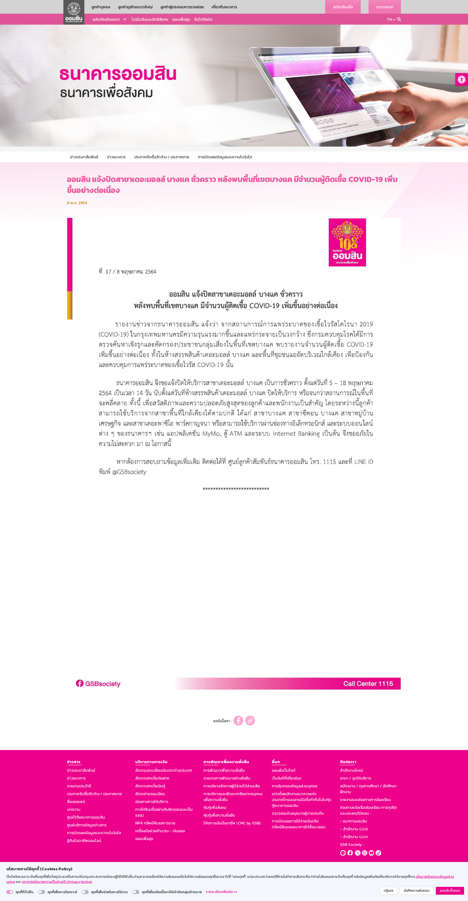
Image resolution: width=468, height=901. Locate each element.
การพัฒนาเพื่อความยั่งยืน (224, 770)
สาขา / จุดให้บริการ (355, 778)
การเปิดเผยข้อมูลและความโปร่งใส (94, 833)
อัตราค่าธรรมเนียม (150, 794)
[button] (461, 79)
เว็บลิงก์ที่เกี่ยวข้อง (286, 778)
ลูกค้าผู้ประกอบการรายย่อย (182, 7)
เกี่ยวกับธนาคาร (224, 7)
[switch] (9, 892)
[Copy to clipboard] (250, 721)
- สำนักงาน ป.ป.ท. (354, 837)
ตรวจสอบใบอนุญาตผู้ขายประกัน (298, 813)
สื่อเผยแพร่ (76, 801)
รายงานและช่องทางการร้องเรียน (365, 799)
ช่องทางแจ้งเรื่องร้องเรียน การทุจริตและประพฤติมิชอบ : (368, 810)
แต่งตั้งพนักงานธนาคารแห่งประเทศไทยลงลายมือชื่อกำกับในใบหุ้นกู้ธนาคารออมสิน (301, 799)
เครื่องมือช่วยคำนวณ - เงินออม (160, 831)
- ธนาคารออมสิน (353, 821)
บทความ (73, 809)
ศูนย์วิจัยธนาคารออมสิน (86, 817)
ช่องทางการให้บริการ (151, 801)
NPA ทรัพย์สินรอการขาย (155, 823)
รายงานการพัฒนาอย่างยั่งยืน (227, 778)
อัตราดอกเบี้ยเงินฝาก (152, 778)
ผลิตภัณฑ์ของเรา (106, 19)
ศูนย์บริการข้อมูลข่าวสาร (87, 825)
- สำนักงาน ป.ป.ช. (354, 829)
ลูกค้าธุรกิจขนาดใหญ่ (135, 7)
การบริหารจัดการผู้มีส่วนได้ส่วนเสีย (232, 786)
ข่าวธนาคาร (76, 778)
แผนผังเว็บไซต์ (283, 770)
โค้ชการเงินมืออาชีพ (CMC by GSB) (232, 823)
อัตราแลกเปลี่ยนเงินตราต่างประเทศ (163, 770)
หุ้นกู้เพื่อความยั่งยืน (219, 815)
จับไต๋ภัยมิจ (203, 19)
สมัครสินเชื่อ (343, 7)
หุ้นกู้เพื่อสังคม (215, 807)
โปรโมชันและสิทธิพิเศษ (150, 19)
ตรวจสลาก (385, 7)
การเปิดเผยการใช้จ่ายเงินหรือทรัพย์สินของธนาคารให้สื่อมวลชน (298, 824)
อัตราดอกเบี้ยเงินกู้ (150, 786)
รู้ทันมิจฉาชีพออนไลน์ (84, 840)
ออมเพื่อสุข (181, 19)
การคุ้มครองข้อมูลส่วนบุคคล (294, 786)
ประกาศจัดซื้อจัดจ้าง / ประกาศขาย (94, 794)
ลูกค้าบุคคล (100, 7)
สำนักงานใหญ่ (351, 770)
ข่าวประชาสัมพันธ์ (81, 770)
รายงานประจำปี (79, 786)
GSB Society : (352, 844)
